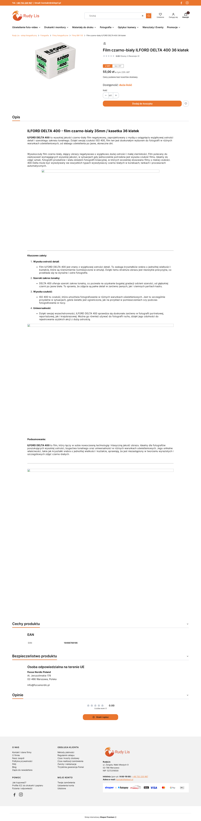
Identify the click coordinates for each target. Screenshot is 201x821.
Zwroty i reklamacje (67, 764)
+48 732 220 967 (140, 776)
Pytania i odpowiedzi (22, 788)
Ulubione (62, 788)
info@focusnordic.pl (38, 685)
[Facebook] (181, 2)
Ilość (105, 90)
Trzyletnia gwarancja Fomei (71, 767)
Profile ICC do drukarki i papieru (27, 785)
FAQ (14, 764)
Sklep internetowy (99, 817)
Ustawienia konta (66, 785)
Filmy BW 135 (77, 35)
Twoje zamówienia (66, 782)
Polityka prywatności (22, 761)
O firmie (16, 755)
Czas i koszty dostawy (68, 758)
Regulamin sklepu (66, 755)
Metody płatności (66, 752)
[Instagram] (187, 2)
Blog (14, 767)
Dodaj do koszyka (142, 103)
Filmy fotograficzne (60, 35)
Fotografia (44, 35)
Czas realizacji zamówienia (70, 761)
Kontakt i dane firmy (21, 752)
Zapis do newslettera (22, 770)
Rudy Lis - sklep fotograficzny (24, 35)
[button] (148, 15)
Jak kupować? (19, 782)
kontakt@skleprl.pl (124, 779)
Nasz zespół (18, 758)
